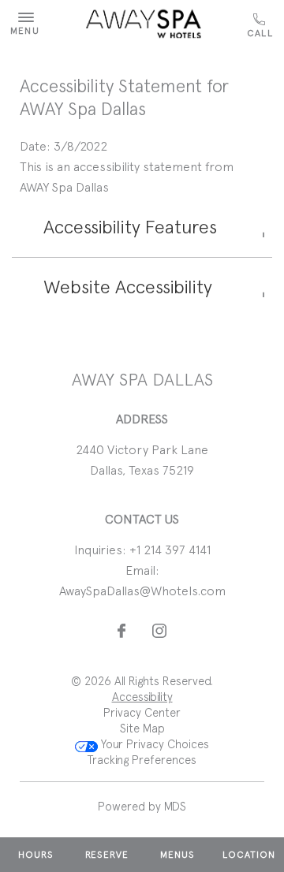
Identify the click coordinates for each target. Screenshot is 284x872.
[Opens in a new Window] (121, 632)
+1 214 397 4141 (261, 26)
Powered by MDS (142, 806)
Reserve (107, 854)
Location (248, 854)
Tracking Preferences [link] (142, 760)
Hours (36, 854)
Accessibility (142, 697)
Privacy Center (142, 713)
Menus (177, 854)
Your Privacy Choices (153, 744)
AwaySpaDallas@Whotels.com (142, 590)
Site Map (142, 728)
